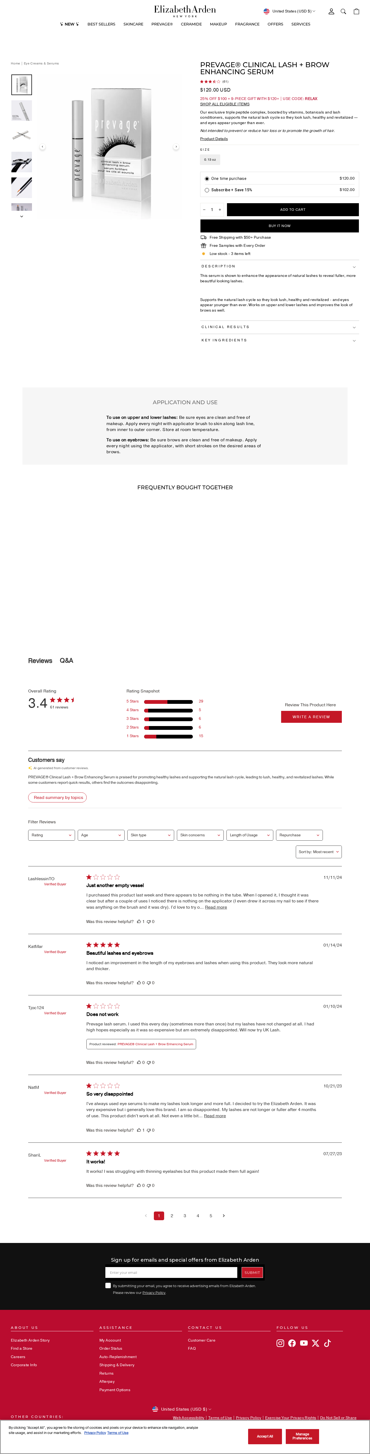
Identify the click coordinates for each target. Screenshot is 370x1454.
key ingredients (225, 340)
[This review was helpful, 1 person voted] (139, 922)
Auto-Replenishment (118, 1356)
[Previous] (42, 146)
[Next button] (22, 215)
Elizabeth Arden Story (30, 1340)
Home (16, 63)
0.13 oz (210, 159)
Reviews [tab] (40, 660)
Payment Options (114, 1390)
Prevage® (162, 24)
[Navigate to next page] (224, 1216)
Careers (18, 1356)
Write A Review (311, 717)
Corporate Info (24, 1365)
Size (205, 150)
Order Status (110, 1348)
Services (300, 24)
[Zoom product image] (109, 146)
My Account (110, 1340)
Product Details (214, 138)
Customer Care (201, 1340)
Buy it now (280, 226)
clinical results (226, 327)
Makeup (218, 24)
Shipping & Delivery (117, 1365)
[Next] (176, 146)
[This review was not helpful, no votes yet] (149, 922)
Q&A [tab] (66, 660)
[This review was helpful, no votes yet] (139, 983)
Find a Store (22, 1348)
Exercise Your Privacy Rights (290, 1417)
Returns (106, 1373)
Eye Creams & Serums (41, 63)
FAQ (192, 1348)
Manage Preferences (302, 1436)
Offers (275, 24)
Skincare (133, 24)
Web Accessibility (189, 1417)
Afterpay (107, 1381)
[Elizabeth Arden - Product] (185, 11)
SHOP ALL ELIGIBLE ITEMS (224, 104)
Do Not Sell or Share (338, 1417)
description (219, 266)
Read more (216, 907)
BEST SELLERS (101, 24)
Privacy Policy (153, 1292)
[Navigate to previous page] (146, 1216)
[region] (185, 1437)
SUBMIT (252, 1272)
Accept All (265, 1436)
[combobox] (51, 835)
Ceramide (191, 24)
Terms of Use (220, 1417)
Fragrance (247, 24)
